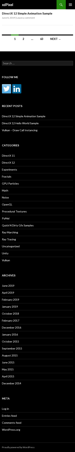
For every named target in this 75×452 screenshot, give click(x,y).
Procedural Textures (14, 211)
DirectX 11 (8, 155)
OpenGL (7, 204)
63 (41, 39)
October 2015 (10, 341)
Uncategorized (11, 246)
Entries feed (9, 415)
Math (5, 190)
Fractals (6, 176)
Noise (5, 197)
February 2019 (10, 299)
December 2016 (11, 327)
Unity (5, 253)
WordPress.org (11, 429)
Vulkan (6, 260)
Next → (55, 39)
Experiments (9, 169)
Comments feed (11, 422)
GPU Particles (10, 183)
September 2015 (12, 348)
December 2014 (11, 383)
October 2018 (10, 313)
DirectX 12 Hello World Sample (20, 123)
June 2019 (8, 285)
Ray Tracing (9, 239)
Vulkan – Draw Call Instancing (20, 130)
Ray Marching (10, 232)
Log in (5, 408)
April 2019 (8, 292)
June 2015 (8, 362)
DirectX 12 (8, 162)
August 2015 (10, 355)
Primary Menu (70, 4)
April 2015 (8, 376)
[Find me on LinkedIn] (16, 88)
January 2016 (10, 334)
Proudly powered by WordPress (18, 447)
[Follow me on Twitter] (6, 88)
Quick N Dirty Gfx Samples (18, 225)
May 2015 (8, 369)
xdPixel (7, 5)
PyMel (5, 218)
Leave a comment (26, 17)
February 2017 (10, 320)
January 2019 (10, 306)
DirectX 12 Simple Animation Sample (27, 13)
